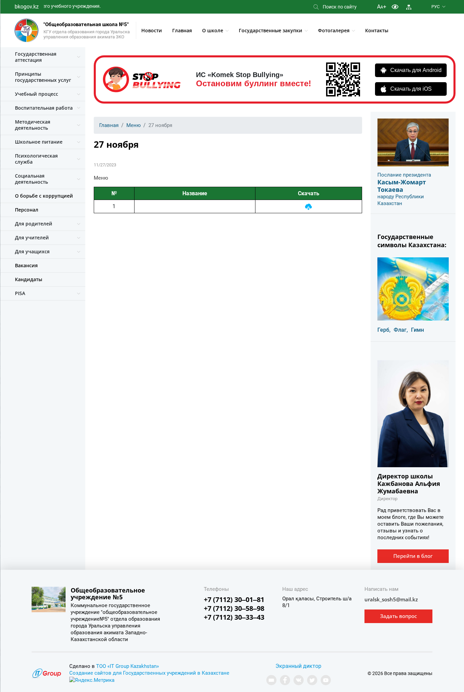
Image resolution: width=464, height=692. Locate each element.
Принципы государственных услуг (43, 77)
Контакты (376, 30)
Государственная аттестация (35, 57)
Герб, (384, 330)
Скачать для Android (416, 70)
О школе (212, 30)
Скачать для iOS (411, 89)
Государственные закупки (270, 30)
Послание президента (404, 175)
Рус (435, 6)
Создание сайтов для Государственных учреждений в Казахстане (149, 673)
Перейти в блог (413, 555)
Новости (151, 30)
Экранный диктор (298, 666)
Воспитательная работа (44, 108)
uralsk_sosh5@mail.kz (391, 599)
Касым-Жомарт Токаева (401, 186)
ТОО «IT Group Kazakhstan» (127, 666)
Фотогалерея (334, 30)
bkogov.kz (27, 6)
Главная (182, 30)
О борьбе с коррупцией (44, 196)
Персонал (26, 209)
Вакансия (26, 265)
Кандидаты (28, 279)
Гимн (417, 330)
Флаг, (401, 330)
